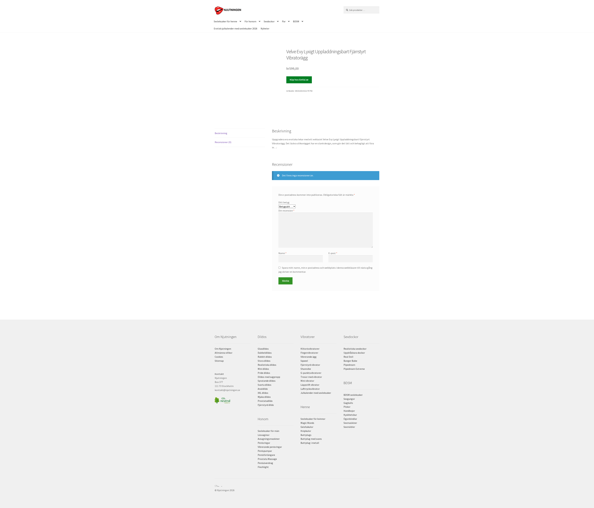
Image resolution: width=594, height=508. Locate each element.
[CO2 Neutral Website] (232, 400)
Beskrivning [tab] (221, 133)
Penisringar (264, 442)
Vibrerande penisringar (270, 446)
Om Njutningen (223, 348)
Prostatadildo (265, 400)
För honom (250, 21)
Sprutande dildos (266, 380)
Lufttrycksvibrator (310, 388)
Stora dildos (264, 360)
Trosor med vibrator (311, 376)
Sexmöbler (349, 426)
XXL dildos (263, 392)
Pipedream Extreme (354, 368)
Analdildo (263, 388)
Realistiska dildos (267, 364)
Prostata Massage (267, 458)
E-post (332, 253)
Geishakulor (307, 426)
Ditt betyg (283, 202)
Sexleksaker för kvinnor (313, 418)
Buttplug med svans (311, 438)
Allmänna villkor (223, 352)
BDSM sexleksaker (353, 394)
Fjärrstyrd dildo (266, 404)
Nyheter (265, 28)
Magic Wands (307, 422)
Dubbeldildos (265, 352)
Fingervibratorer (309, 352)
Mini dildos (263, 368)
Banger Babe (350, 360)
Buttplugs (306, 434)
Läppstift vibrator (310, 384)
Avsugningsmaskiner (269, 438)
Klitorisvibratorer (310, 348)
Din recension (286, 210)
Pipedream (349, 364)
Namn (282, 253)
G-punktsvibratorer (311, 372)
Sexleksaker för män (268, 430)
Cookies (219, 356)
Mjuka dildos (264, 396)
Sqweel (304, 360)
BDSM (296, 21)
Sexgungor (349, 398)
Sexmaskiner (350, 422)
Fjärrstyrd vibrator (310, 364)
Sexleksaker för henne (225, 21)
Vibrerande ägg (308, 356)
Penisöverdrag (265, 462)
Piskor (347, 406)
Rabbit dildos (265, 356)
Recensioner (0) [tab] (223, 142)
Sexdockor (269, 21)
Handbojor (349, 410)
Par (284, 21)
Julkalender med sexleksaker (316, 392)
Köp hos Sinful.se (299, 79)
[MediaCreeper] (297, 486)
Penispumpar (265, 450)
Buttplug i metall (310, 442)
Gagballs (348, 402)
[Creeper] (297, 487)
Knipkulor (306, 430)
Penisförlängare (266, 454)
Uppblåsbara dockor (354, 352)
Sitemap (219, 360)
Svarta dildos (264, 384)
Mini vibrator (307, 380)
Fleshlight (263, 467)
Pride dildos (264, 372)
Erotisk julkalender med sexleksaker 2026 (235, 28)
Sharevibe (306, 368)
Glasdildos (263, 348)
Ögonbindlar (350, 418)
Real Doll (348, 356)
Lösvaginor (263, 434)
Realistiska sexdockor (355, 348)
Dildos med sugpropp (269, 376)
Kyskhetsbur (350, 414)
